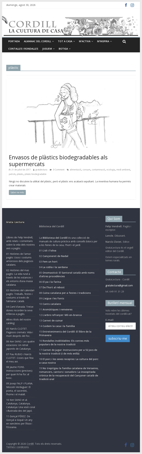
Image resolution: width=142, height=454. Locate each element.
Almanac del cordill (37, 41)
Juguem (47, 48)
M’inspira (103, 41)
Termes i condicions (17, 447)
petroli (12, 174)
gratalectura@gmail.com (119, 285)
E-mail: (109, 319)
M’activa (84, 41)
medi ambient (123, 169)
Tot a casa (65, 41)
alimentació (75, 169)
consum (86, 169)
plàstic (20, 174)
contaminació (98, 169)
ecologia (110, 169)
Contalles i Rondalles (23, 48)
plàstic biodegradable (35, 174)
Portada (14, 41)
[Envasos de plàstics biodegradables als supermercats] (71, 81)
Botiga (63, 48)
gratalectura (41, 169)
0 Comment (58, 169)
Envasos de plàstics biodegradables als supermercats (58, 160)
